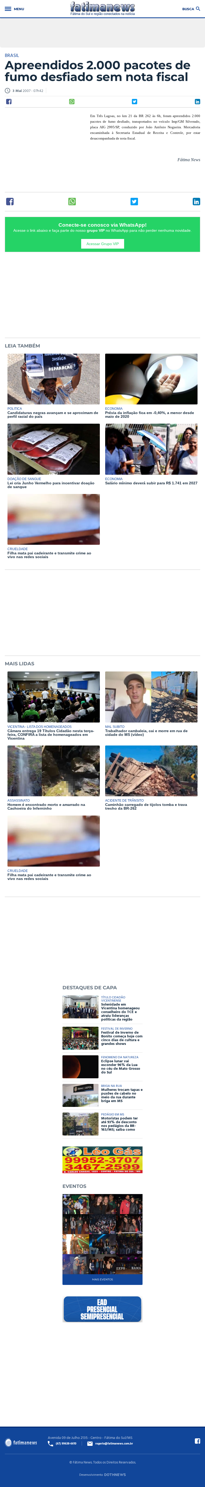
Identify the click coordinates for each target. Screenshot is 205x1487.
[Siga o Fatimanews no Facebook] (197, 1441)
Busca (188, 9)
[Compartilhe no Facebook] (8, 101)
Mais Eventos (102, 1279)
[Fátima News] (102, 8)
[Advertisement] (45, 147)
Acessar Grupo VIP (102, 244)
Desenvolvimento (91, 1474)
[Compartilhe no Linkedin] (197, 101)
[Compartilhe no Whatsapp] (71, 101)
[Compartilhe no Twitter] (134, 101)
